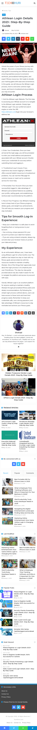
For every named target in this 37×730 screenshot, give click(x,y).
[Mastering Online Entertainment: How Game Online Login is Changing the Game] (7, 520)
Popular (17, 473)
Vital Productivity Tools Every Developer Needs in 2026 (23, 501)
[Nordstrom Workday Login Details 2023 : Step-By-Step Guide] (27, 415)
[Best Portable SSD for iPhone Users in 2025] (7, 482)
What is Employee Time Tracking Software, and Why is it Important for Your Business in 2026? (27, 574)
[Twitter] (7, 312)
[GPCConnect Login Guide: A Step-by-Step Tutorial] (10, 415)
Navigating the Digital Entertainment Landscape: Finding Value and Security (24, 511)
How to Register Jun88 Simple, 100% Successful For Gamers (24, 603)
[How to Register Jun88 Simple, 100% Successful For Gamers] (7, 603)
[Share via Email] (29, 312)
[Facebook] (3, 312)
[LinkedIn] (10, 312)
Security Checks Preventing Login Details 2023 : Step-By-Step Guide (24, 612)
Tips (9, 10)
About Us (4, 691)
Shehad (7, 30)
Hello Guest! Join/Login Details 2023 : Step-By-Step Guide (24, 622)
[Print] (33, 312)
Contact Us (5, 694)
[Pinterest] (18, 312)
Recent (5, 473)
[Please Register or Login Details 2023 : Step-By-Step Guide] (7, 594)
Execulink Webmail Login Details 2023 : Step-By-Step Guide (9, 443)
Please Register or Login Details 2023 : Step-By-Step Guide (24, 594)
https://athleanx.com (9, 112)
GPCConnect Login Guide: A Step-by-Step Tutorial (10, 423)
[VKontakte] (25, 312)
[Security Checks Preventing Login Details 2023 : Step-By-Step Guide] (7, 613)
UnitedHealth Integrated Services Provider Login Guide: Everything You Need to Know (27, 445)
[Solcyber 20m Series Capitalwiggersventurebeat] (7, 632)
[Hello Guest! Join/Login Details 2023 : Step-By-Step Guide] (7, 622)
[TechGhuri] (13, 3)
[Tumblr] (14, 312)
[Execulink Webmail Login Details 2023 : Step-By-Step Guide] (10, 435)
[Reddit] (22, 312)
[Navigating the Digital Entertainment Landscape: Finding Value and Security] (7, 511)
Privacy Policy (6, 697)
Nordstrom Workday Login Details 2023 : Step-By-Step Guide (26, 423)
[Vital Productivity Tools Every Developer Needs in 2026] (7, 502)
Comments (30, 473)
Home (5, 10)
